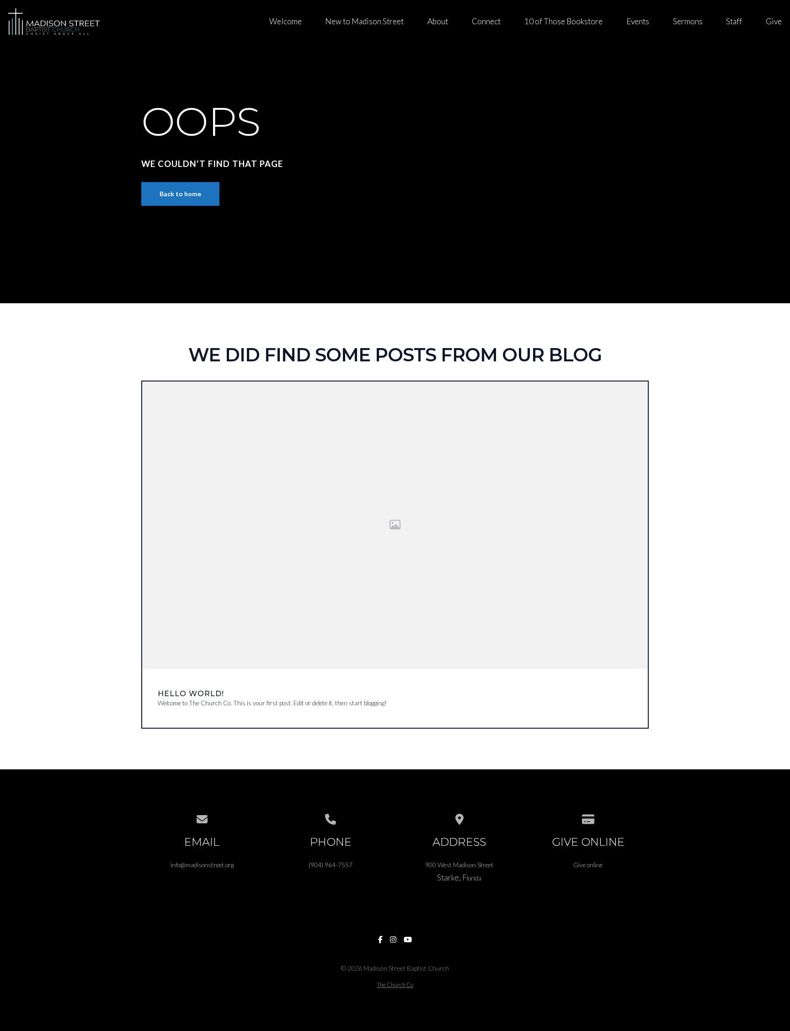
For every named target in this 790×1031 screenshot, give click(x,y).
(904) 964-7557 (330, 865)
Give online (588, 865)
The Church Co (395, 984)
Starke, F (452, 877)
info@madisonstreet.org (202, 865)
